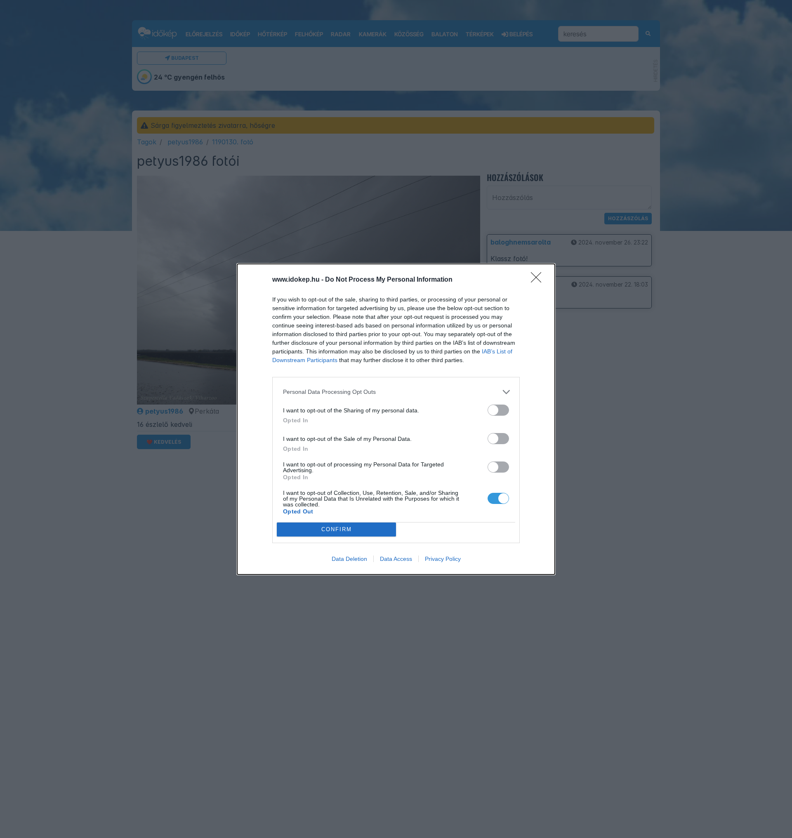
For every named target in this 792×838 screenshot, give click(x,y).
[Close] (539, 280)
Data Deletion (349, 559)
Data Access (396, 559)
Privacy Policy (443, 559)
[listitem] (396, 392)
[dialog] (396, 419)
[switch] (498, 410)
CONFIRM (336, 529)
